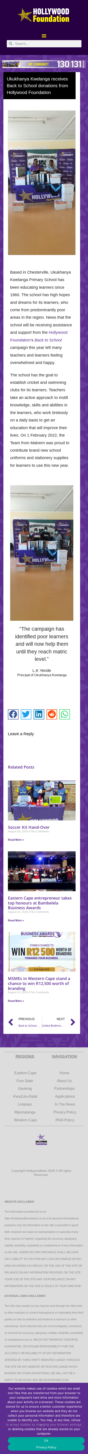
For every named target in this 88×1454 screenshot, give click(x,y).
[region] (44, 64)
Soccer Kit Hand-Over (29, 827)
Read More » (16, 839)
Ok (46, 1440)
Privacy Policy (46, 1447)
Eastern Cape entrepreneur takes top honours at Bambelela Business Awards (40, 902)
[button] (44, 35)
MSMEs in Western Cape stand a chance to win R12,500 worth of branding (39, 983)
